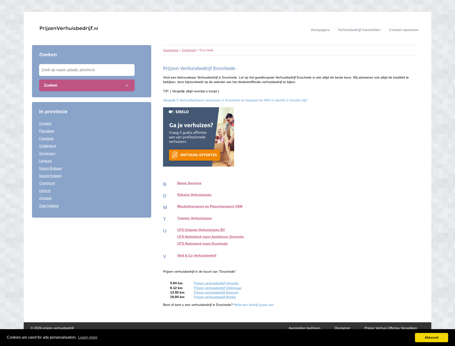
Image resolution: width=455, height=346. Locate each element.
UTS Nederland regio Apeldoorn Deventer (210, 236)
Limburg (45, 161)
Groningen (47, 153)
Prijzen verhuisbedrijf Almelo (215, 297)
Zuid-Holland (49, 206)
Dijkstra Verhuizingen (194, 194)
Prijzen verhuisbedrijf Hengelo (216, 283)
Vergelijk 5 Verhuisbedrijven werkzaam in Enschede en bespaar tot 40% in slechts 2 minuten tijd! (235, 100)
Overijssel (47, 183)
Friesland (46, 138)
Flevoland (46, 131)
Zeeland (45, 198)
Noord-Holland (50, 176)
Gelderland (47, 146)
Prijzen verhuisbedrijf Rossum (216, 292)
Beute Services (189, 183)
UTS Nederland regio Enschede (202, 243)
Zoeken (50, 85)
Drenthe (45, 124)
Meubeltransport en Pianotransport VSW (209, 206)
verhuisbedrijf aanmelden (359, 30)
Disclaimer (342, 328)
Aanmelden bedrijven (304, 328)
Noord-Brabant (50, 168)
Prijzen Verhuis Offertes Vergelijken (390, 328)
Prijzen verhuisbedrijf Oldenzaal (217, 288)
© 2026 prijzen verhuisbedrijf (52, 328)
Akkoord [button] (431, 337)
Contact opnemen (403, 30)
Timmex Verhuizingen (194, 218)
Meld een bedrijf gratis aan (254, 305)
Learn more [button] (87, 337)
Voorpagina (320, 30)
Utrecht (44, 191)
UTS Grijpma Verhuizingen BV (201, 230)
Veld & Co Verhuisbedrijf (196, 255)
